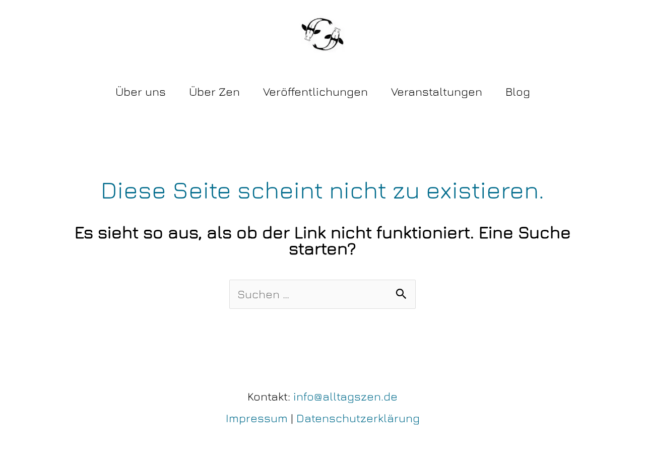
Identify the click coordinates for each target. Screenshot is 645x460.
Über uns (140, 91)
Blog (517, 91)
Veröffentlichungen (315, 91)
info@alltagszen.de (345, 396)
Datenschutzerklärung (358, 418)
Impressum (257, 418)
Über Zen (214, 91)
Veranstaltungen (436, 91)
